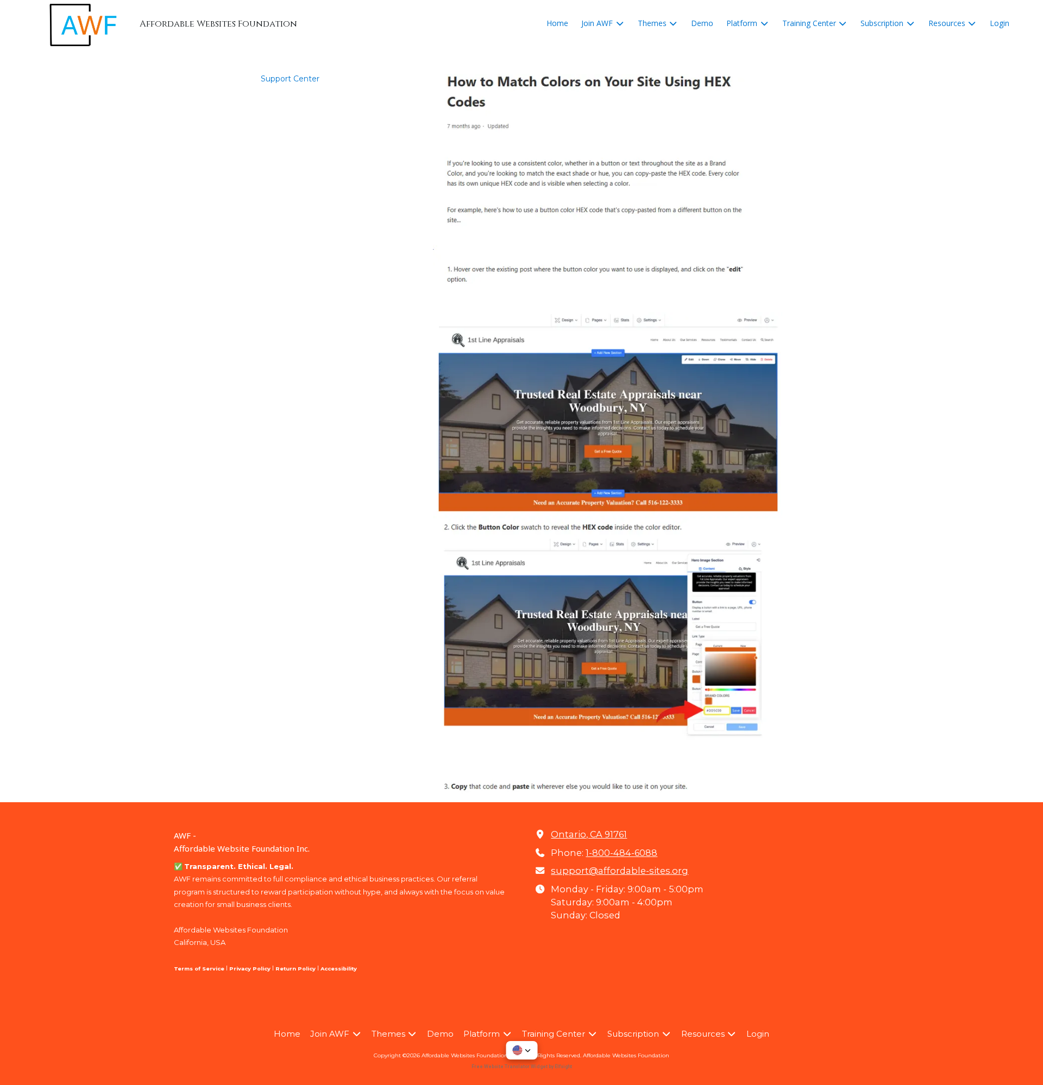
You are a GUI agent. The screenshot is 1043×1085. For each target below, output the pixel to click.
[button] (521, 1050)
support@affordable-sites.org (619, 870)
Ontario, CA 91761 (589, 834)
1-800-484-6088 (621, 852)
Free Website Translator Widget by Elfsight (522, 1066)
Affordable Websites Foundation (626, 1055)
